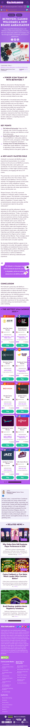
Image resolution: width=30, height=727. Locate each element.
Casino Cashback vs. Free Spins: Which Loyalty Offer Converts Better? (15, 576)
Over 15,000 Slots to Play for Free (22, 666)
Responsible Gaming (7, 698)
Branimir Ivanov (4, 69)
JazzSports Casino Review (8, 462)
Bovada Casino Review (8, 396)
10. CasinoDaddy (6, 691)
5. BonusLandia (5, 676)
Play (7, 345)
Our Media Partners (22, 683)
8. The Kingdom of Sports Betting (6, 685)
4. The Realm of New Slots (7, 673)
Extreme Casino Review (7, 362)
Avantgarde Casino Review (7, 429)
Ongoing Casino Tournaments (21, 680)
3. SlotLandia (5, 670)
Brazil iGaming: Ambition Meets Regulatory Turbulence (15, 607)
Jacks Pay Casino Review (7, 329)
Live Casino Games (21, 677)
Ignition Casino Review (22, 396)
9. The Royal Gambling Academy (7, 689)
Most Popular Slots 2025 (23, 669)
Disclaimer (4, 700)
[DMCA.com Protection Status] (5, 658)
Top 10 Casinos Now (11, 9)
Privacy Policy (5, 702)
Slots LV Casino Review (22, 429)
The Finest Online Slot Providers (22, 672)
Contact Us (5, 711)
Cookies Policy (5, 707)
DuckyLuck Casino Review (22, 362)
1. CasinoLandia (5, 664)
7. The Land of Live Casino (6, 682)
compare (12, 341)
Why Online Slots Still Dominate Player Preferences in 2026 (15, 545)
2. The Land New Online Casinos (7, 667)
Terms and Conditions (7, 704)
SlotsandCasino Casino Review (22, 329)
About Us (4, 709)
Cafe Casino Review (22, 462)
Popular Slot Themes (22, 675)
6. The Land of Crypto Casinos (7, 678)
